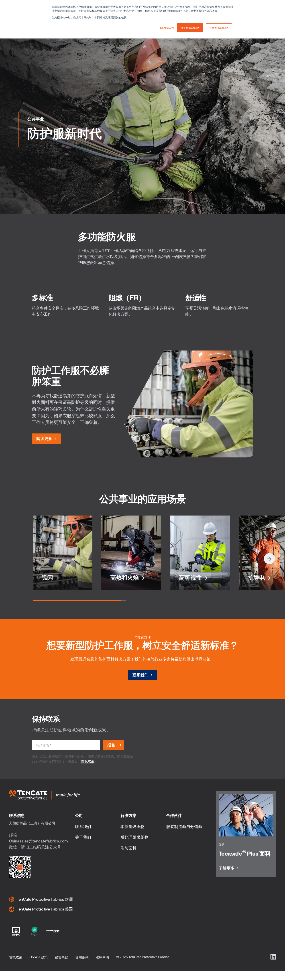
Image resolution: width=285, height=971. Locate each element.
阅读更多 (44, 438)
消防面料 (128, 847)
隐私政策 (87, 761)
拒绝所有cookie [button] (219, 28)
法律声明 (102, 957)
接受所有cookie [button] (190, 28)
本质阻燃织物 (132, 826)
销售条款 (61, 957)
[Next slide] (269, 558)
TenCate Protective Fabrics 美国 (45, 909)
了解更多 (226, 868)
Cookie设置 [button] (167, 28)
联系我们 (140, 675)
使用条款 (82, 957)
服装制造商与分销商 (184, 826)
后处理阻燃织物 (134, 837)
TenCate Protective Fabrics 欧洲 (45, 899)
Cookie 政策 (38, 957)
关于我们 (83, 837)
